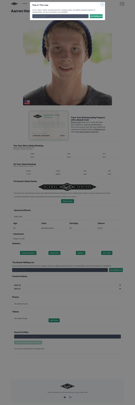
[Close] (102, 4)
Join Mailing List (96, 16)
